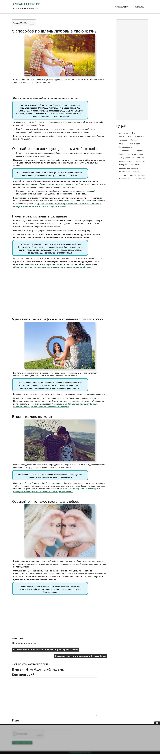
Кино (121, 154)
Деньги (121, 136)
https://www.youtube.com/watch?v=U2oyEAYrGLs (32, 275)
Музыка (140, 158)
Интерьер (123, 143)
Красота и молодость (136, 154)
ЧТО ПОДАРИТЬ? (122, 7)
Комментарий (23, 674)
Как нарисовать (125, 147)
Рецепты (122, 175)
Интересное (135, 140)
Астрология (123, 133)
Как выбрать (135, 143)
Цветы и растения (137, 175)
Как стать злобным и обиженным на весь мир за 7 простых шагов (45, 649)
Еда (129, 136)
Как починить (124, 151)
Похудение (123, 165)
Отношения (17, 638)
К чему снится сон (126, 158)
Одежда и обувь (125, 161)
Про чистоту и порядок (128, 168)
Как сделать (139, 151)
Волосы (135, 133)
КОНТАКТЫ (139, 7)
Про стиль (135, 165)
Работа (136, 172)
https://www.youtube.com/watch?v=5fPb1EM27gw (32, 601)
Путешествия (124, 172)
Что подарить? (125, 179)
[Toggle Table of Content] (30, 23)
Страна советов (26, 4)
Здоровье (123, 140)
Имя (15, 720)
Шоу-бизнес (140, 179)
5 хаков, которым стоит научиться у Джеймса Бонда (80, 655)
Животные (139, 136)
